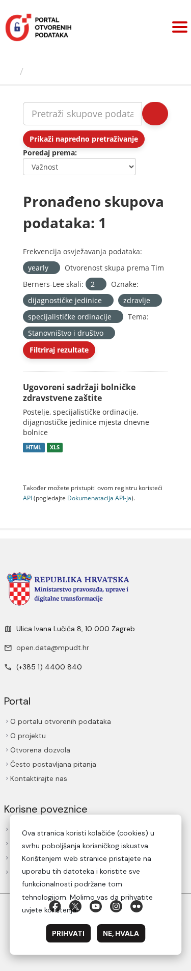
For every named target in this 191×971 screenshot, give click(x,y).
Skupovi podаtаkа (70, 71)
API (27, 498)
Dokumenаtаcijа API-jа (99, 498)
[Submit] (155, 113)
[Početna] (11, 71)
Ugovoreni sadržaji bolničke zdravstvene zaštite (79, 392)
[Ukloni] (52, 268)
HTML (33, 447)
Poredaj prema (49, 152)
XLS (55, 447)
